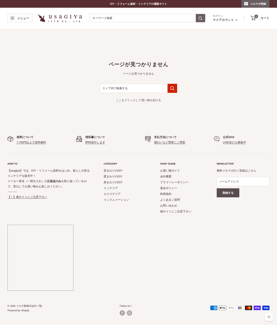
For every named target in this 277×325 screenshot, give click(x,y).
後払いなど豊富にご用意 (169, 142)
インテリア (111, 188)
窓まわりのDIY (113, 170)
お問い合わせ (168, 205)
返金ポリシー (168, 188)
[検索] (200, 18)
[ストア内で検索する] (172, 88)
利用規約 (165, 193)
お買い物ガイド (170, 170)
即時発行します (95, 142)
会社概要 (165, 176)
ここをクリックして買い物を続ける (138, 100)
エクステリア (112, 193)
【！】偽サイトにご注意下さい (27, 196)
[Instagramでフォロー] (129, 313)
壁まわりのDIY (113, 176)
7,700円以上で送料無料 (31, 142)
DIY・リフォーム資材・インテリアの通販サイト (138, 3)
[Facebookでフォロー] (122, 313)
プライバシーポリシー (174, 182)
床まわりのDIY (113, 182)
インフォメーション (116, 199)
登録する (228, 192)
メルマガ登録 (258, 3)
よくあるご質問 (170, 199)
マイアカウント (224, 20)
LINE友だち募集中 (234, 142)
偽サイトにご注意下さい (175, 211)
